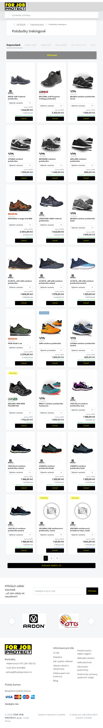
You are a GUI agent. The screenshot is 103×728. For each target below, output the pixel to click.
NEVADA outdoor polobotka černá (82, 97)
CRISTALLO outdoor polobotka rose (79, 404)
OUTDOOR (21, 24)
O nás (56, 652)
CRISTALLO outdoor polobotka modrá (17, 529)
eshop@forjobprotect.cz (19, 672)
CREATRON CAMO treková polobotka (50, 219)
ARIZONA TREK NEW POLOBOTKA (16, 404)
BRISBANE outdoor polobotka (47, 160)
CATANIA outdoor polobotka (15, 160)
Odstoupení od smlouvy (61, 675)
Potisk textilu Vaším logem (84, 652)
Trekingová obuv (37, 24)
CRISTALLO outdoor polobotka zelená (17, 467)
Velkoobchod (84, 662)
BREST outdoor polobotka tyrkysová (51, 404)
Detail (24, 118)
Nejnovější (61, 45)
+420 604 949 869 (15, 668)
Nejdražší (46, 45)
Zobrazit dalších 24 (51, 565)
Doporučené (13, 45)
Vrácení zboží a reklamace (61, 667)
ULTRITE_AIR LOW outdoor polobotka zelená (51, 282)
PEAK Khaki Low (15, 343)
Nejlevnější (31, 45)
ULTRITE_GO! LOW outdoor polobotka (20, 282)
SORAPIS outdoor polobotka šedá (78, 467)
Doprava (57, 657)
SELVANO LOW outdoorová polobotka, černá (51, 529)
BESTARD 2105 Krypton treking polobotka (49, 97)
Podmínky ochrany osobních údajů (87, 676)
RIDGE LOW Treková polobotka (16, 97)
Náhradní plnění (85, 658)
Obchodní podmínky (82, 668)
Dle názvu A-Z (78, 45)
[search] (7, 15)
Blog (55, 680)
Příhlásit (92, 591)
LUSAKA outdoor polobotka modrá (82, 344)
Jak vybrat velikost (63, 661)
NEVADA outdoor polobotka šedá (82, 219)
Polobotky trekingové (57, 24)
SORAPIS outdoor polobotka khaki (47, 467)
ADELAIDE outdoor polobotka (78, 160)
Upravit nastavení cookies (51, 714)
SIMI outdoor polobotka (50, 343)
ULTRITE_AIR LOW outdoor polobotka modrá (82, 282)
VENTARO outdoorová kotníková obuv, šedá (80, 529)
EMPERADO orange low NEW (20, 218)
